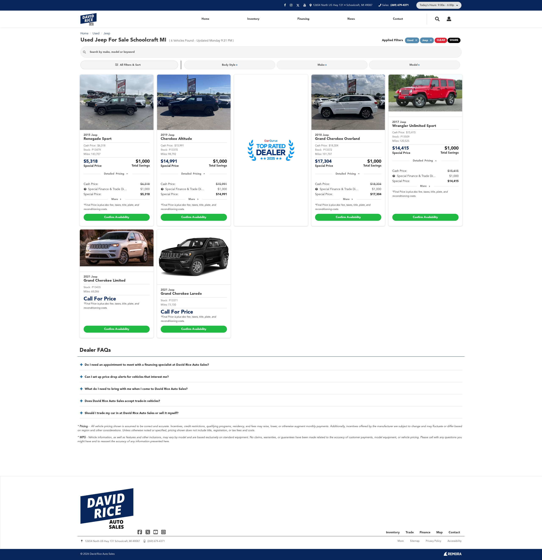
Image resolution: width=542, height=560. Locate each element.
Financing (303, 19)
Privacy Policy (433, 541)
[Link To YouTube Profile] (156, 532)
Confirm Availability (116, 217)
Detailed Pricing (114, 174)
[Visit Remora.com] (453, 554)
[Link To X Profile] (148, 532)
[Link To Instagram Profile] (163, 532)
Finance (425, 532)
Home (205, 19)
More (114, 199)
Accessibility (455, 541)
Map (439, 532)
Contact (398, 19)
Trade (410, 532)
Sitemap (414, 541)
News (351, 19)
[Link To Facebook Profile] (140, 532)
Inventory (253, 19)
